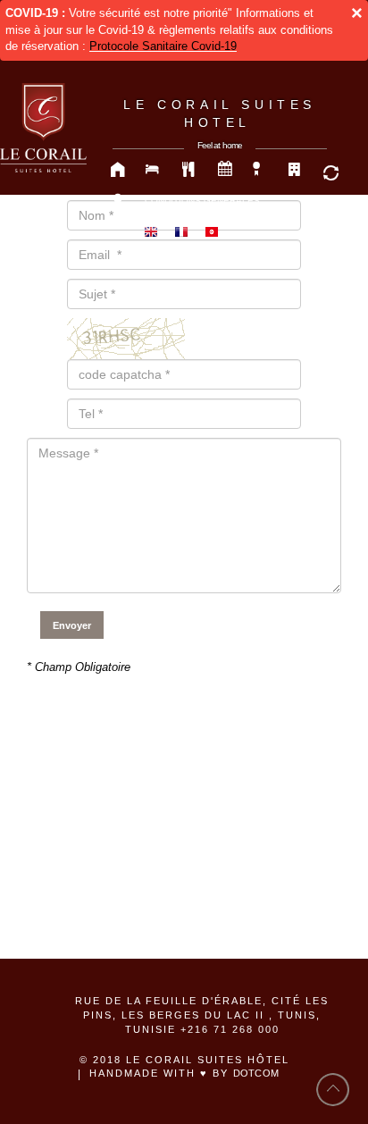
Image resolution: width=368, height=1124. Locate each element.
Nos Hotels (296, 170)
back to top (333, 1089)
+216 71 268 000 (230, 1029)
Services (332, 170)
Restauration (189, 170)
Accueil (118, 170)
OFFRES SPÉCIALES (261, 170)
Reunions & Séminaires (225, 170)
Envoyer (72, 625)
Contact (118, 201)
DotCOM (256, 1073)
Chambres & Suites (153, 170)
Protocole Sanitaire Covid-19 (163, 46)
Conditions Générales (202, 201)
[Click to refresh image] (126, 337)
